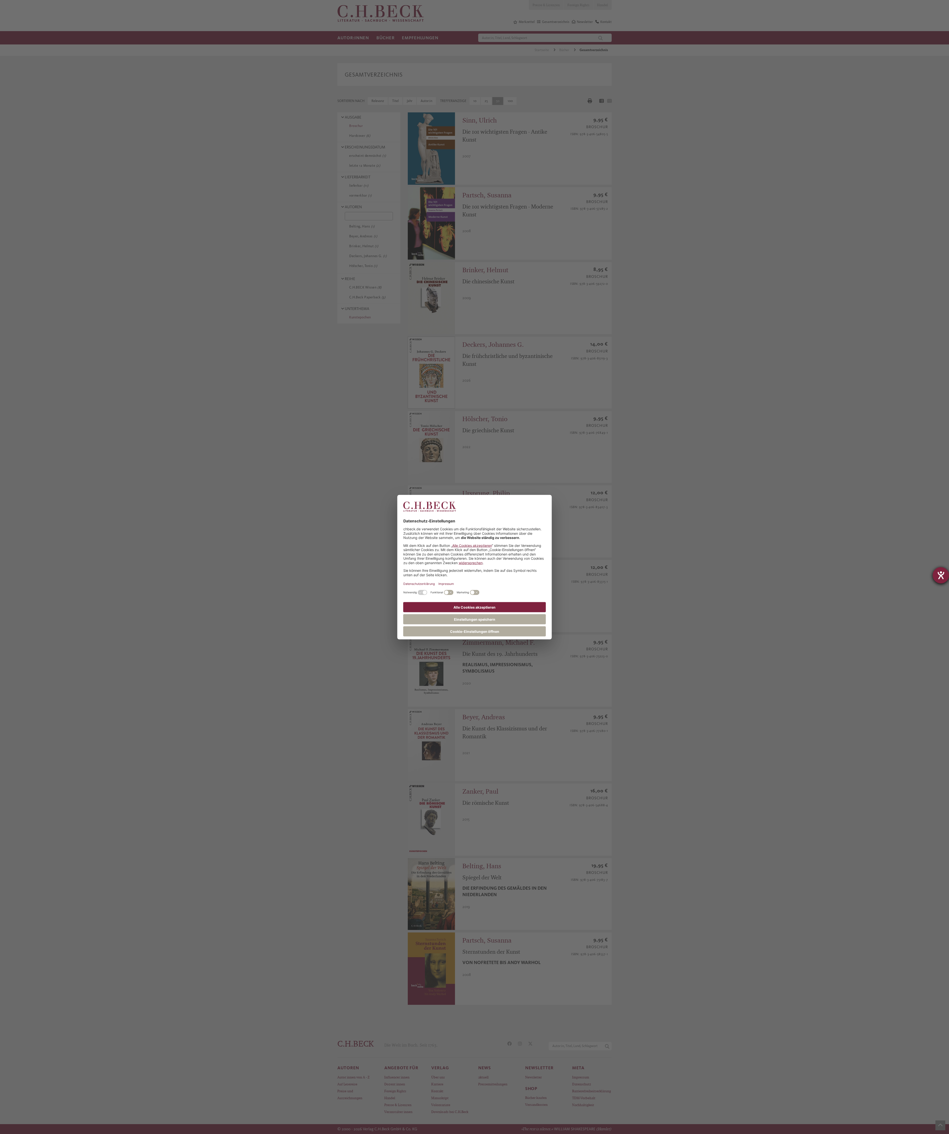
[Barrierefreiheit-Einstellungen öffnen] (941, 575)
